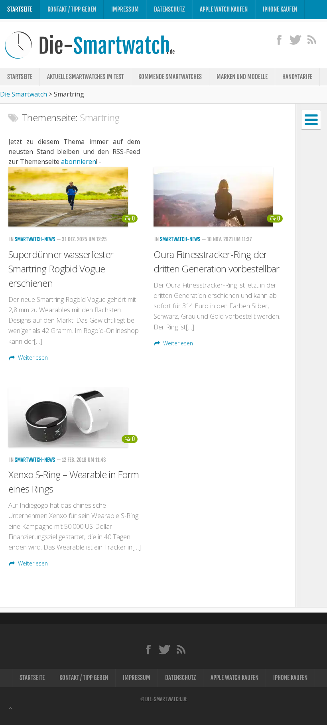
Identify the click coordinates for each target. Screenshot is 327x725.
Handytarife (297, 77)
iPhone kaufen (280, 9)
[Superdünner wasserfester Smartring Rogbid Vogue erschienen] (75, 197)
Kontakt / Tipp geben (71, 9)
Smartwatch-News (35, 239)
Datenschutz (169, 9)
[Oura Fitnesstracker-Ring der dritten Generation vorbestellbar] (220, 197)
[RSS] (312, 39)
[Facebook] (279, 39)
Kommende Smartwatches (170, 77)
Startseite (19, 9)
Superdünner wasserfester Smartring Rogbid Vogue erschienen (60, 269)
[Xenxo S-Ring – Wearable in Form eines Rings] (75, 417)
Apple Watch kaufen (224, 9)
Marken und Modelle (242, 77)
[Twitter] (295, 39)
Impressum (125, 9)
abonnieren (78, 161)
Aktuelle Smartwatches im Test (85, 77)
